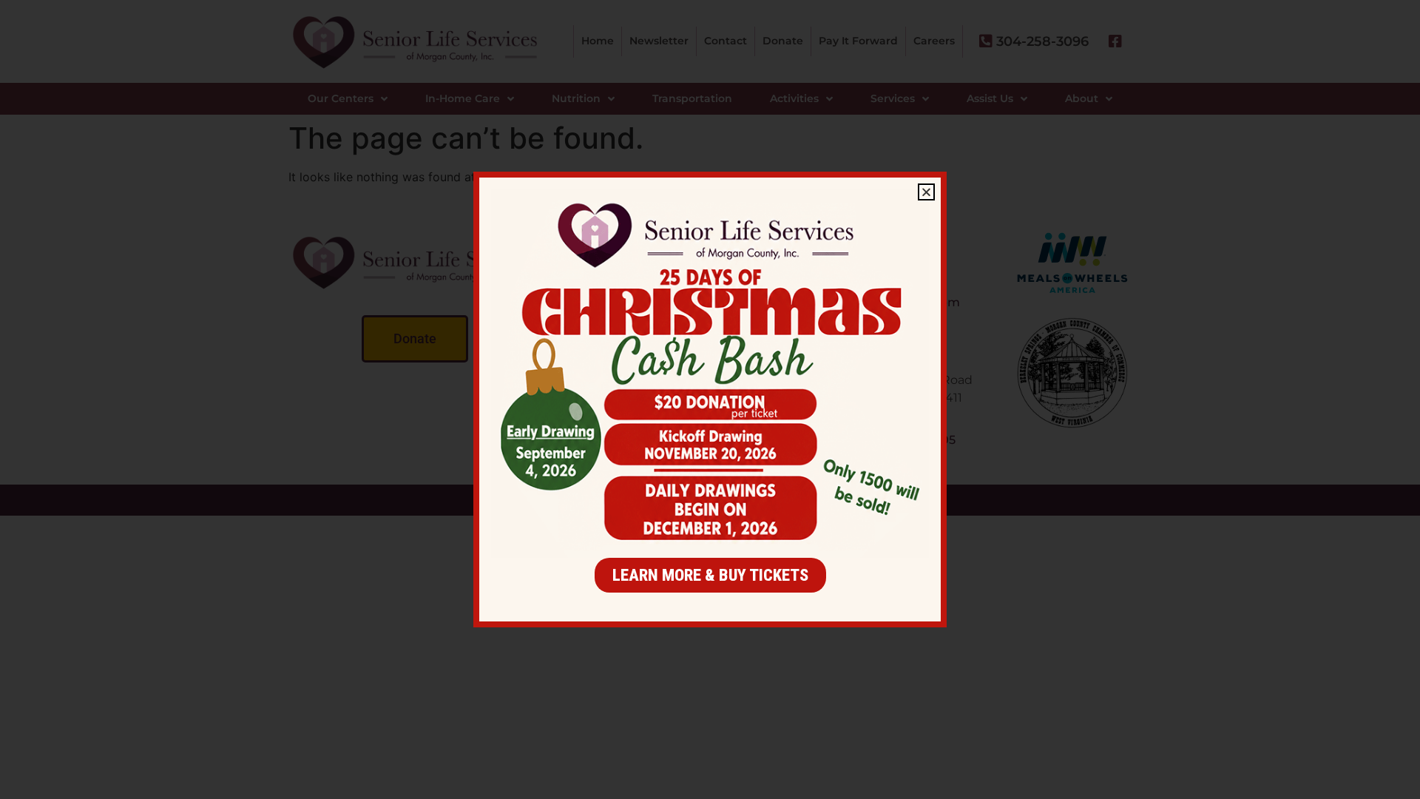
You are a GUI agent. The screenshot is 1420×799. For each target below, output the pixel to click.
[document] (710, 399)
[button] (926, 192)
